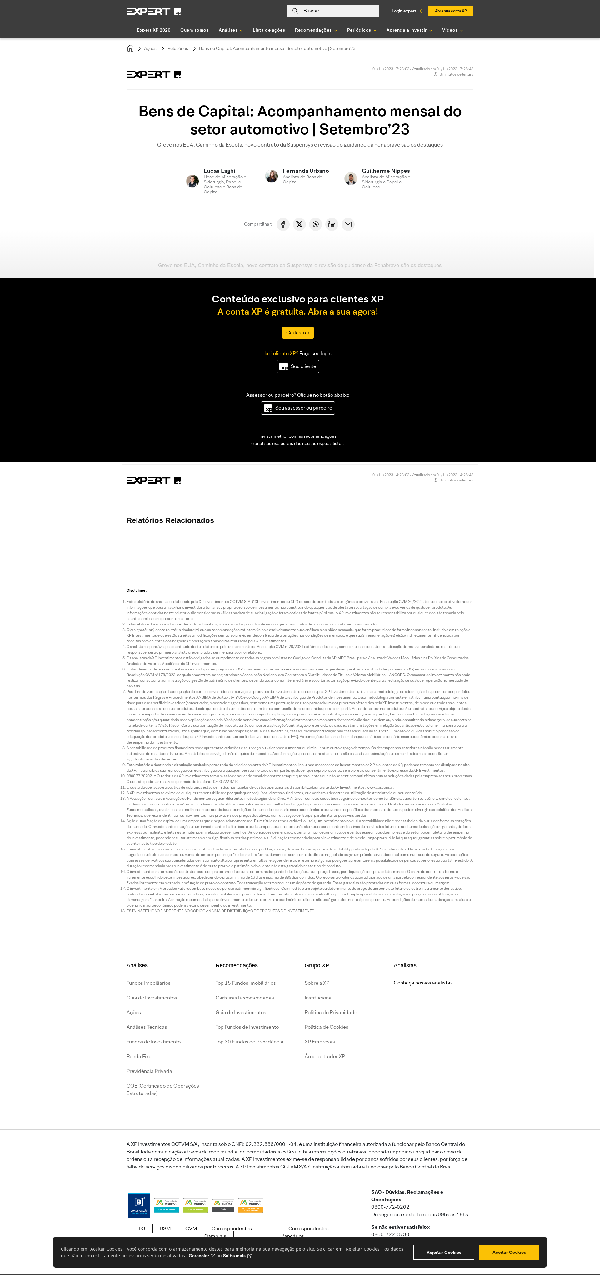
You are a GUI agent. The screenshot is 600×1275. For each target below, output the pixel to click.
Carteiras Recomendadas (245, 997)
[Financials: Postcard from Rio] (331, 549)
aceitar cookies (509, 1252)
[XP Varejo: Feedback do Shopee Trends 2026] (481, 549)
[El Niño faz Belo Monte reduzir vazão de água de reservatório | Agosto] (256, 549)
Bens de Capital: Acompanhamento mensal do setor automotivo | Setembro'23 (277, 48)
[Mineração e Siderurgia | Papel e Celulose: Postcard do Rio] (518, 549)
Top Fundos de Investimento (247, 1027)
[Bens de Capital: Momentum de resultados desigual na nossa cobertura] (293, 549)
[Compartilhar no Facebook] (283, 224)
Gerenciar (199, 1255)
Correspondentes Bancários (305, 1232)
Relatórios (178, 48)
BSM (165, 1228)
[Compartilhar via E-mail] (348, 224)
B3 (142, 1228)
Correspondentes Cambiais (228, 1232)
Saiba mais (234, 1255)
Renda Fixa (139, 1056)
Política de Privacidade (331, 1012)
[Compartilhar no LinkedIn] (331, 224)
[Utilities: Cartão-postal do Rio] (443, 549)
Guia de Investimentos (152, 997)
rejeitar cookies (444, 1252)
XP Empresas (320, 1041)
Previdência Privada (149, 1071)
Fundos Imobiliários (149, 983)
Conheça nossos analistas (423, 982)
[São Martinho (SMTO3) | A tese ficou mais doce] (143, 549)
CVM (191, 1228)
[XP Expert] (154, 11)
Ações (150, 48)
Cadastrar (298, 332)
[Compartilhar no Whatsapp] (315, 224)
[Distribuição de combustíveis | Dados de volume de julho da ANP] (368, 549)
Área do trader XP (325, 1056)
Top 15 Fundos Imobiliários (246, 983)
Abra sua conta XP (451, 10)
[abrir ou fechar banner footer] (583, 1243)
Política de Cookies (326, 1027)
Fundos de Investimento (154, 1041)
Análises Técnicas (147, 1027)
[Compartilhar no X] (299, 224)
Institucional (319, 997)
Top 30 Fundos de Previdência (249, 1041)
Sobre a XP (317, 983)
